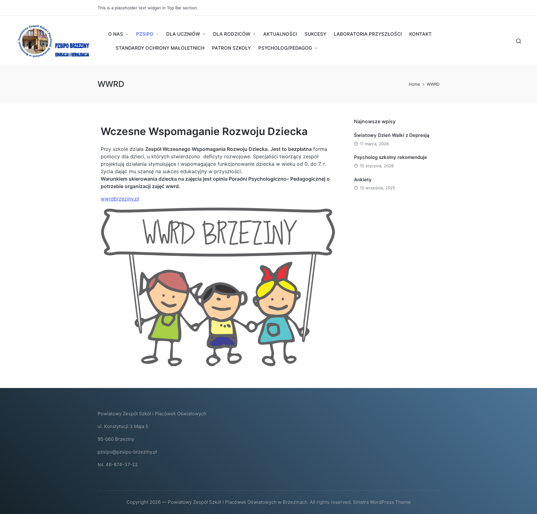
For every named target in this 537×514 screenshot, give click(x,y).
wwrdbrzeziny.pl (120, 199)
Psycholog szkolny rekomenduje (390, 157)
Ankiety (363, 180)
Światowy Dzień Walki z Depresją (391, 135)
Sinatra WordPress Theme (382, 502)
